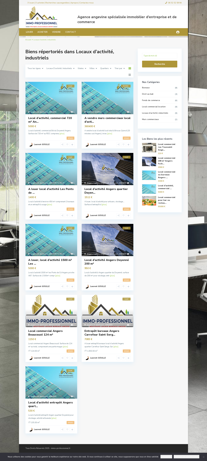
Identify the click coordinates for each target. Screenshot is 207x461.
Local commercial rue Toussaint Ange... (166, 147)
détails (70, 138)
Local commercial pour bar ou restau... (166, 200)
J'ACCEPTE (166, 457)
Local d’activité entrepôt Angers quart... (50, 404)
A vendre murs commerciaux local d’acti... (107, 120)
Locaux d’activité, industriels (155, 113)
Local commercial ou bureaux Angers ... (166, 175)
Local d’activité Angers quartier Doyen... (106, 191)
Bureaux (146, 87)
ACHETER (42, 32)
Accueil (28, 40)
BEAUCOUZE (54, 325)
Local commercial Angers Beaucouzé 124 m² (45, 333)
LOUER (29, 32)
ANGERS (52, 112)
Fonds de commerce (151, 100)
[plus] (61, 133)
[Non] (203, 457)
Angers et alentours (39, 112)
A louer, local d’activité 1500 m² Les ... (50, 262)
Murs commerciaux (150, 119)
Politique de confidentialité (186, 457)
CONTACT (70, 32)
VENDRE (56, 32)
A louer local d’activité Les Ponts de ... (51, 191)
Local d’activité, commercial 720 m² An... (50, 120)
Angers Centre (93, 183)
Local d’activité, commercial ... (166, 187)
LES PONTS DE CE (56, 183)
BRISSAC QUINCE (94, 112)
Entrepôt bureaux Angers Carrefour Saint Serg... (101, 333)
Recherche (159, 64)
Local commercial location (154, 106)
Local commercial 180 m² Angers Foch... (166, 161)
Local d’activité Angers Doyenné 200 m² (106, 262)
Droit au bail (147, 94)
